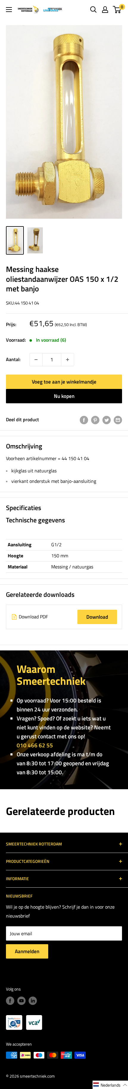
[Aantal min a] (67, 359)
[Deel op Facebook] (84, 419)
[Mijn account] (105, 9)
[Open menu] (9, 9)
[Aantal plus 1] (36, 359)
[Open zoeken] (93, 9)
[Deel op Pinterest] (95, 419)
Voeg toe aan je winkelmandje (64, 382)
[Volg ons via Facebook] (10, 1001)
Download (97, 617)
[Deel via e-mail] (118, 419)
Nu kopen (64, 396)
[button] (110, 1085)
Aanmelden (27, 951)
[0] (117, 9)
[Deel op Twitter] (106, 419)
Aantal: (13, 359)
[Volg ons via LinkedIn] (33, 1001)
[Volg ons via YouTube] (21, 1001)
